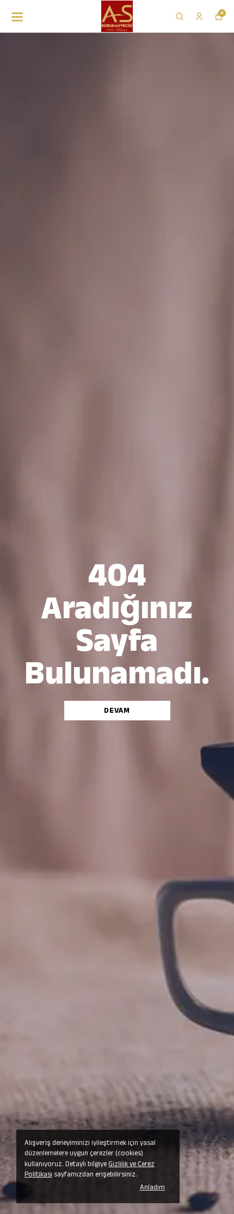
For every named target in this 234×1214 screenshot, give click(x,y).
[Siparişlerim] (199, 16)
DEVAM (117, 710)
